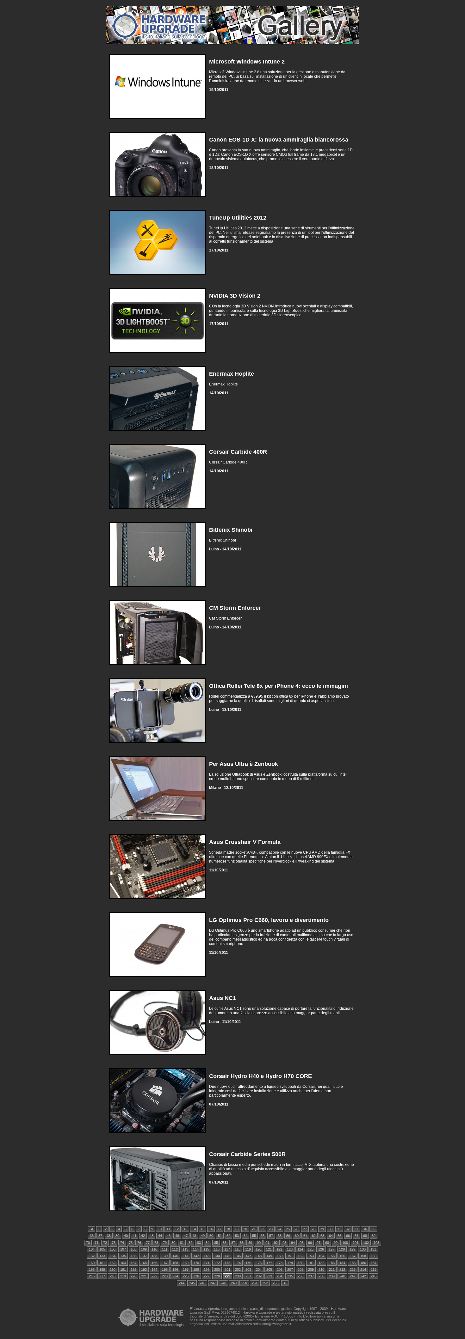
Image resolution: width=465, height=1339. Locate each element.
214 (363, 1269)
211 (332, 1269)
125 (310, 1249)
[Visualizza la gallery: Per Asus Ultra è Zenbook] (157, 822)
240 (342, 1276)
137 (144, 1256)
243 (373, 1276)
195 (165, 1269)
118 (237, 1249)
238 (321, 1276)
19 (237, 1229)
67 (356, 1236)
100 (345, 1243)
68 (365, 1236)
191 (123, 1269)
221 (144, 1276)
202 (238, 1269)
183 (332, 1263)
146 (238, 1256)
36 (92, 1236)
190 (112, 1269)
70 (88, 1243)
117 (227, 1249)
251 (254, 1283)
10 (160, 1229)
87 (233, 1243)
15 (202, 1229)
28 (313, 1229)
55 (254, 1236)
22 (262, 1229)
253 (275, 1283)
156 (342, 1256)
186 (363, 1263)
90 (259, 1243)
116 (217, 1249)
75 (131, 1243)
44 (160, 1236)
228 (217, 1276)
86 (224, 1243)
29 (322, 1229)
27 (305, 1229)
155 (332, 1256)
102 (366, 1243)
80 (173, 1243)
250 (244, 1283)
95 (301, 1243)
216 (92, 1276)
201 (227, 1269)
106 (112, 1249)
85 (216, 1243)
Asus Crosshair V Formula (245, 842)
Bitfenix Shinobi (230, 530)
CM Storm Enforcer (235, 608)
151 (290, 1256)
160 (92, 1263)
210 (321, 1269)
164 (133, 1263)
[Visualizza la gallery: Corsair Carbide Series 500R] (157, 1212)
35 (373, 1229)
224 (175, 1276)
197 (186, 1269)
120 (258, 1249)
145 (227, 1256)
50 (211, 1236)
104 (92, 1249)
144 (217, 1256)
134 (112, 1256)
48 (194, 1236)
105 (102, 1249)
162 (112, 1263)
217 (102, 1276)
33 (356, 1229)
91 (267, 1243)
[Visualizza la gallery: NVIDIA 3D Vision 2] (157, 354)
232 (259, 1276)
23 (271, 1229)
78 (156, 1243)
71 (96, 1243)
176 (259, 1263)
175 (248, 1263)
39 (117, 1236)
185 (353, 1263)
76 (139, 1243)
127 (331, 1249)
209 (311, 1269)
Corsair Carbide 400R (238, 452)
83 (199, 1243)
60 (297, 1236)
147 (248, 1256)
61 (305, 1236)
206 (279, 1269)
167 (165, 1263)
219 (123, 1276)
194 (154, 1269)
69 (373, 1236)
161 (102, 1263)
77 (148, 1243)
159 (373, 1256)
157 (353, 1256)
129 (352, 1249)
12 (177, 1229)
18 (228, 1229)
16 (211, 1229)
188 (92, 1269)
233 (269, 1276)
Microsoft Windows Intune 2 (247, 61)
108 (133, 1249)
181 (311, 1263)
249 (234, 1283)
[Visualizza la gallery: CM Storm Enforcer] (157, 666)
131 (373, 1249)
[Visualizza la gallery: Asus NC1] (157, 1056)
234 (279, 1276)
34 (365, 1229)
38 (109, 1236)
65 (339, 1236)
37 (100, 1236)
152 (300, 1256)
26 (296, 1229)
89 (250, 1243)
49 (203, 1236)
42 (143, 1236)
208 (300, 1269)
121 (269, 1249)
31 (339, 1229)
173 (227, 1263)
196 (175, 1269)
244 (181, 1283)
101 (355, 1243)
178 (279, 1263)
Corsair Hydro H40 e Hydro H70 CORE (260, 1076)
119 (248, 1249)
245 (192, 1283)
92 (276, 1243)
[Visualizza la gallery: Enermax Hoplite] (157, 432)
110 (154, 1249)
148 (259, 1256)
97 (318, 1243)
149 (269, 1256)
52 (228, 1236)
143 (206, 1256)
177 (269, 1263)
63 (322, 1236)
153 (311, 1256)
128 (342, 1249)
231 (248, 1276)
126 (321, 1249)
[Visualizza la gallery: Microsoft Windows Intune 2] (157, 120)
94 (293, 1243)
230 (238, 1276)
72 (105, 1243)
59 (288, 1236)
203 (248, 1269)
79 (165, 1243)
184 (342, 1263)
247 (213, 1283)
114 (196, 1249)
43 (151, 1236)
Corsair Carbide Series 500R (247, 1154)
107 (123, 1249)
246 (202, 1283)
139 (165, 1256)
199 (206, 1269)
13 (185, 1229)
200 (217, 1269)
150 (279, 1256)
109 (144, 1249)
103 (376, 1243)
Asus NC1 (222, 998)
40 (126, 1236)
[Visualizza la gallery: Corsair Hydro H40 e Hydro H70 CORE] (157, 1134)
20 (245, 1229)
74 (122, 1243)
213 (353, 1269)
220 (133, 1276)
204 (259, 1269)
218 (112, 1276)
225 (186, 1276)
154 (321, 1256)
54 (245, 1236)
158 (363, 1256)
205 (269, 1269)
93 (284, 1243)
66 (348, 1236)
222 (154, 1276)
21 (254, 1229)
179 (290, 1263)
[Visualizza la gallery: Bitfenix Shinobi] (157, 588)
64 (331, 1236)
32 (348, 1229)
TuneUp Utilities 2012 (237, 218)
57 (271, 1236)
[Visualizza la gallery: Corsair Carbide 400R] (157, 510)
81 (182, 1243)
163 (123, 1263)
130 (363, 1249)
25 (288, 1229)
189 (102, 1269)
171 (206, 1263)
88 (242, 1243)
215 (373, 1269)
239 (332, 1276)
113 (185, 1249)
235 (290, 1276)
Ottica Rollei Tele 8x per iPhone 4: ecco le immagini (278, 686)
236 (300, 1276)
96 (310, 1243)
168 (175, 1263)
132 (92, 1256)
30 (330, 1229)
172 (217, 1263)
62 (314, 1236)
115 (206, 1249)
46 (177, 1236)
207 (290, 1269)
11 (168, 1229)
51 (220, 1236)
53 (237, 1236)
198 (196, 1269)
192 (133, 1269)
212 (342, 1269)
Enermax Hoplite (231, 374)
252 (265, 1283)
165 (144, 1263)
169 (186, 1263)
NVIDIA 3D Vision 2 (234, 296)
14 (194, 1229)
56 (262, 1236)
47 (186, 1236)
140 (175, 1256)
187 (373, 1263)
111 (164, 1249)
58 (280, 1236)
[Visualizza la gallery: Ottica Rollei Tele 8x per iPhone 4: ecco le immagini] (157, 744)
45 (168, 1236)
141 (186, 1256)
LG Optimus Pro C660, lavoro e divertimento (269, 920)
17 (219, 1229)
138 (154, 1256)
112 (175, 1249)
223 (165, 1276)
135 (123, 1256)
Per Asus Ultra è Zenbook (243, 764)
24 (279, 1229)
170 (196, 1263)
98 (327, 1243)
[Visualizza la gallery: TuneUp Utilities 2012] (157, 276)
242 (363, 1276)
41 (134, 1236)
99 (336, 1243)
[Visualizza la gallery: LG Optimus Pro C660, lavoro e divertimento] (157, 978)
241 (353, 1276)
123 (290, 1249)
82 (190, 1243)
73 (113, 1243)
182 (321, 1263)
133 (102, 1256)
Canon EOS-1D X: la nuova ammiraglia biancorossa (278, 139)
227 (206, 1276)
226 (196, 1276)
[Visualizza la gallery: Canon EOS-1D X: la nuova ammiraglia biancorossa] (157, 198)
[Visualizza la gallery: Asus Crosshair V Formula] (157, 900)
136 (133, 1256)
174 (238, 1263)
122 (279, 1249)
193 (144, 1269)
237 (311, 1276)
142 (196, 1256)
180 (300, 1263)
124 (300, 1249)
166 (154, 1263)
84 (207, 1243)
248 (223, 1283)
